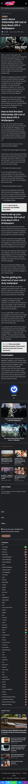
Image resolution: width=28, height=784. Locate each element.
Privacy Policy (9, 778)
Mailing (4, 687)
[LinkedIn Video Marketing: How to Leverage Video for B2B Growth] (21, 453)
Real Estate (5, 582)
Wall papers (5, 554)
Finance (4, 640)
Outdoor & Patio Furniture (8, 702)
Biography (4, 627)
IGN (2, 200)
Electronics (5, 664)
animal (3, 637)
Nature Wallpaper (6, 559)
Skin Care (4, 592)
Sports (3, 622)
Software (4, 549)
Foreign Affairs (5, 679)
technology (5, 547)
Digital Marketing (6, 649)
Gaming (4, 584)
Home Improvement (7, 607)
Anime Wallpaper (6, 562)
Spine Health (5, 600)
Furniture (4, 694)
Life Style (4, 617)
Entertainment (5, 635)
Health (3, 589)
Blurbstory (4, 552)
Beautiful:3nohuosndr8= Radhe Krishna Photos (21, 477)
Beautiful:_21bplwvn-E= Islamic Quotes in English (7, 477)
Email (3, 517)
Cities (3, 564)
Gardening (4, 659)
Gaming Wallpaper (7, 557)
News (3, 577)
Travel (3, 632)
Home (4, 13)
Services (4, 657)
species (4, 691)
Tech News (5, 574)
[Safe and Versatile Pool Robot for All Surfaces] (5, 757)
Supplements (5, 597)
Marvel (4, 682)
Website (3, 523)
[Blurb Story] (10, 3)
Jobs (3, 672)
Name (3, 511)
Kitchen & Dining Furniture (8, 696)
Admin (5, 31)
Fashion (4, 610)
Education (4, 625)
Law (3, 662)
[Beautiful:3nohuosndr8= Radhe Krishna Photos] (21, 471)
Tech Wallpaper (6, 572)
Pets (3, 674)
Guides (4, 587)
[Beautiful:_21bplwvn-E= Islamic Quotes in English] (7, 470)
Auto (3, 605)
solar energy (5, 669)
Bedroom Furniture (7, 704)
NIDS (3, 602)
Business (9, 13)
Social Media (5, 647)
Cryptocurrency (6, 642)
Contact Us (23, 778)
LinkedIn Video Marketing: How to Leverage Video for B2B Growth (20, 461)
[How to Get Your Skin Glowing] (5, 763)
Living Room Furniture (7, 699)
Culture (4, 684)
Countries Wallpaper (7, 689)
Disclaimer (16, 778)
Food (3, 654)
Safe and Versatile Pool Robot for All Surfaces (17, 755)
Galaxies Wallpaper (7, 567)
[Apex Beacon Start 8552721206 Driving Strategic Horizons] (7, 453)
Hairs (3, 595)
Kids (3, 615)
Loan (3, 652)
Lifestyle (4, 620)
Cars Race (4, 644)
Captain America (6, 569)
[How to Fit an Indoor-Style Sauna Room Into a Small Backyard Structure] (5, 740)
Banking (4, 667)
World (3, 630)
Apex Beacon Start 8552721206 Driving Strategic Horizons (6, 460)
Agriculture (5, 677)
